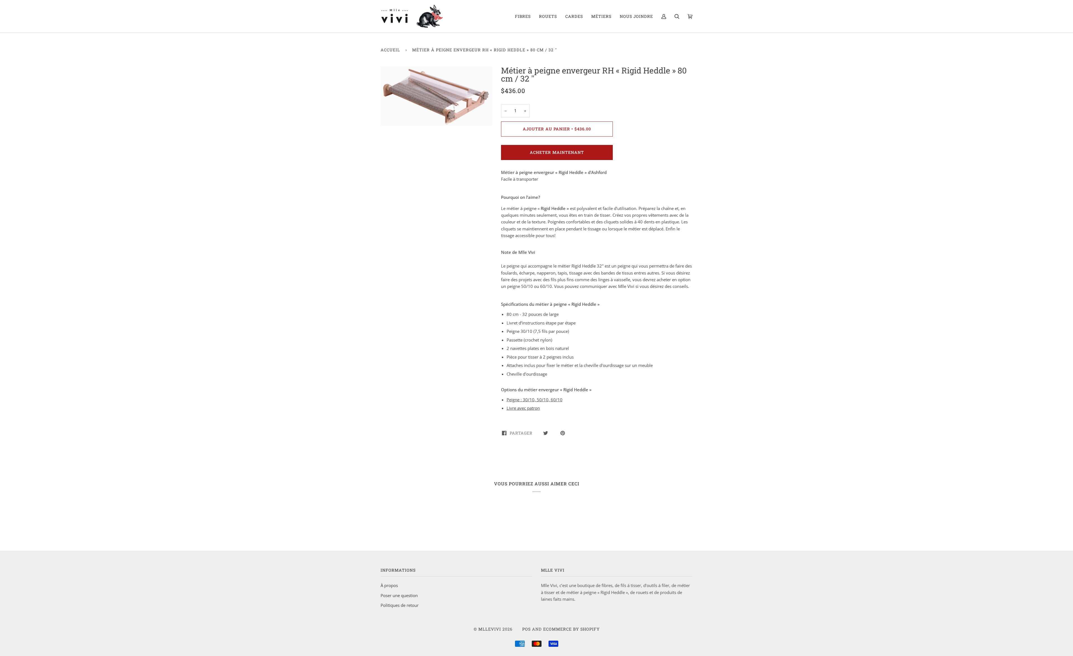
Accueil (390, 50)
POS (526, 629)
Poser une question (399, 595)
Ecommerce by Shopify (571, 629)
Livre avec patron (523, 408)
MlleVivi (489, 629)
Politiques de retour (400, 605)
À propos (389, 585)
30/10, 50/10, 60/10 (534, 399)
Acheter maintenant (557, 152)
